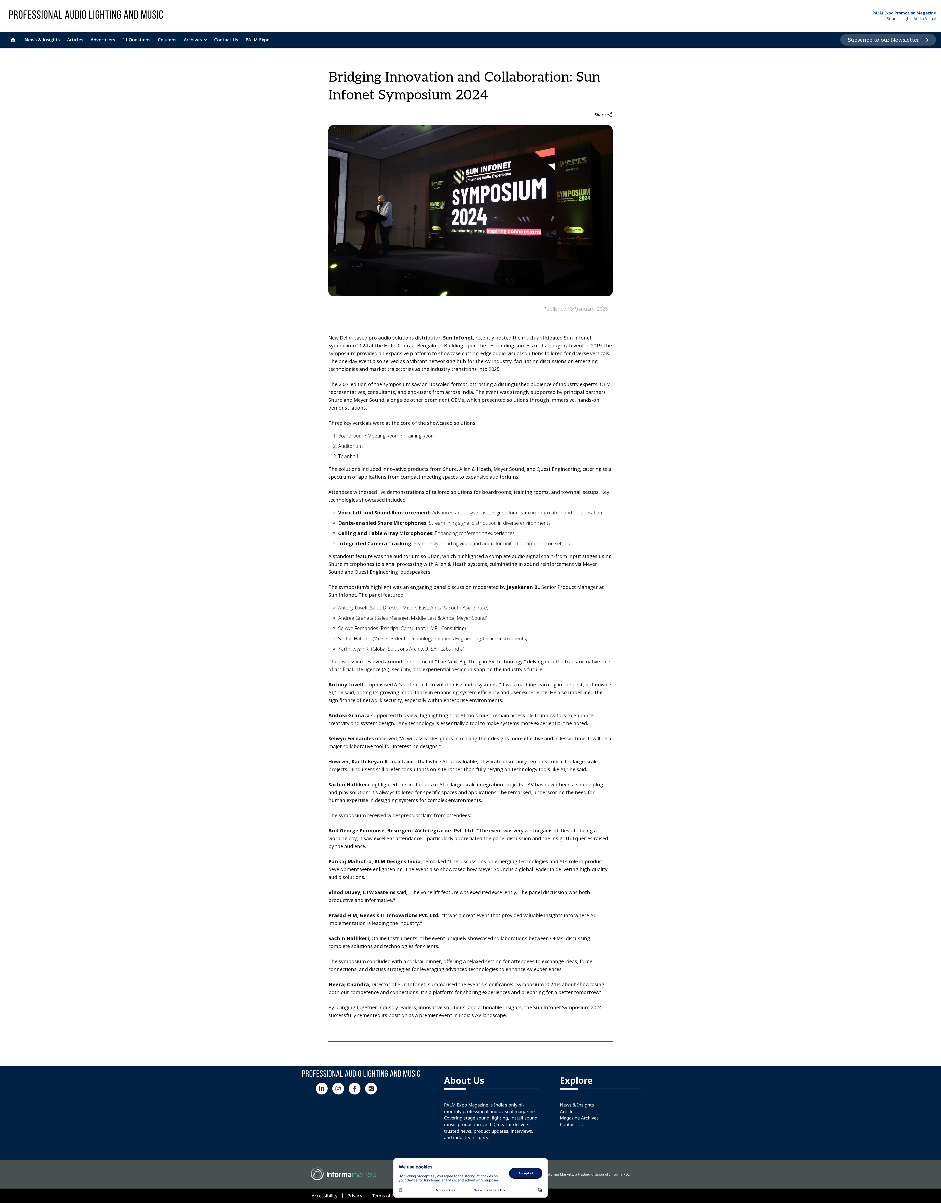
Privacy (354, 1196)
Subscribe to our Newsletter (883, 40)
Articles (568, 1111)
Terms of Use (385, 1196)
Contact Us (571, 1124)
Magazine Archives (579, 1118)
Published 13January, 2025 (575, 308)
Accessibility (324, 1196)
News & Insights (577, 1105)
